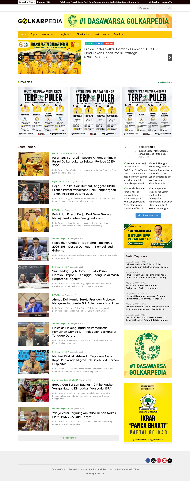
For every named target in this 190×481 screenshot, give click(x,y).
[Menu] (20, 7)
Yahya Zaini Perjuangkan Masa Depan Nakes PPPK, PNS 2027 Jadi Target (84, 415)
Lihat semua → (165, 82)
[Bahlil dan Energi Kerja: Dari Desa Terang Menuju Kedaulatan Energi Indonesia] (33, 220)
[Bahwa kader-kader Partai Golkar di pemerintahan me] (135, 198)
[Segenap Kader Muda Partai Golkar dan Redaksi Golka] (160, 198)
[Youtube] (164, 460)
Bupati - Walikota (60, 380)
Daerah (65, 181)
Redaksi (73, 469)
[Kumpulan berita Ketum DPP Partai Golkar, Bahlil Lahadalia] (148, 236)
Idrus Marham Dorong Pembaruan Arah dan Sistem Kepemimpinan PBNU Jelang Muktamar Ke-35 (146, 276)
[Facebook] (147, 460)
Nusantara (48, 34)
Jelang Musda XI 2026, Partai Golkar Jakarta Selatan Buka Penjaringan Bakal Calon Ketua (146, 265)
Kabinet (55, 266)
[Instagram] (158, 460)
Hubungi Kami (87, 469)
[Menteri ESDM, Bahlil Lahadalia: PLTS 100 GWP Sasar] (135, 173)
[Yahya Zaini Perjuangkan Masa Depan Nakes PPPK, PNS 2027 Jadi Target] (33, 419)
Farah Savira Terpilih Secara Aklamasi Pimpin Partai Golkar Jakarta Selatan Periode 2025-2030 (84, 161)
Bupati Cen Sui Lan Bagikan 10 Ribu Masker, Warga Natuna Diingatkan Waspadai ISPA (83, 386)
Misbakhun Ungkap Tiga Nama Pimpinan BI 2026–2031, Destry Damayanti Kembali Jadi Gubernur (82, 246)
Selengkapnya (68, 437)
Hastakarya (100, 34)
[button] (169, 7)
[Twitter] (153, 460)
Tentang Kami (58, 469)
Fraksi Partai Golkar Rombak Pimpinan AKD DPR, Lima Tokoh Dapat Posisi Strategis (122, 51)
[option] (95, 57)
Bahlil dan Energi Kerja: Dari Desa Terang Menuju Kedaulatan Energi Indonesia (57, 2)
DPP (54, 210)
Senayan (89, 44)
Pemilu (117, 34)
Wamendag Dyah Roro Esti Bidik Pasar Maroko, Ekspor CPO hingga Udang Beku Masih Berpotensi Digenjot (85, 275)
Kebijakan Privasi (105, 469)
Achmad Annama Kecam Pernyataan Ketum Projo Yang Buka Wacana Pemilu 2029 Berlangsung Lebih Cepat (148, 308)
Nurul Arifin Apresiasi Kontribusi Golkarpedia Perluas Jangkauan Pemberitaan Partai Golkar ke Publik (144, 287)
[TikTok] (169, 460)
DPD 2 (55, 153)
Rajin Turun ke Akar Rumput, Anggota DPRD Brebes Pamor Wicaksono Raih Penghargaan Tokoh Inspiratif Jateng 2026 (84, 189)
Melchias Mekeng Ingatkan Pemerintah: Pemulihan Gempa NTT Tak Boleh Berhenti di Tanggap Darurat (84, 331)
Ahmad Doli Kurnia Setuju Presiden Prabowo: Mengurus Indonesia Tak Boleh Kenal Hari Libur (85, 301)
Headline (99, 44)
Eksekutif (82, 34)
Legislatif (65, 34)
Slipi (33, 34)
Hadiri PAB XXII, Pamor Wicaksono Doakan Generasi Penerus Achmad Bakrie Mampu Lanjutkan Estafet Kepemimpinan (147, 318)
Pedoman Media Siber (128, 469)
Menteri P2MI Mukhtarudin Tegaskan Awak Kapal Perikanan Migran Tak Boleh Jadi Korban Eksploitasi (85, 360)
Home (23, 34)
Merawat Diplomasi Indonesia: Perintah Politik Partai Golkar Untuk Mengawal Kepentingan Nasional (145, 297)
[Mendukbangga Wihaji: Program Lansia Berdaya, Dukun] (160, 173)
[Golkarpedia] (40, 20)
